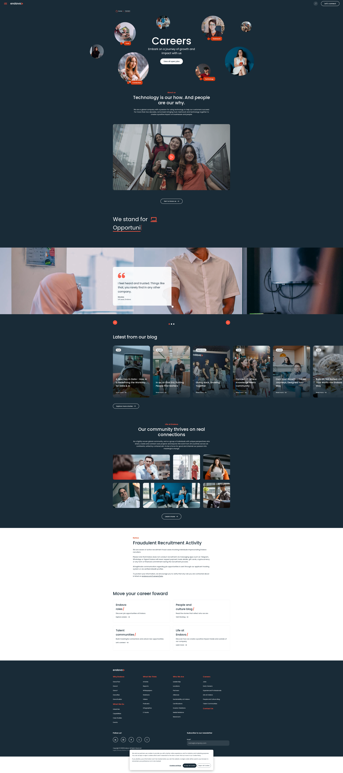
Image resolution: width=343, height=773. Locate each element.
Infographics (147, 708)
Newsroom (177, 717)
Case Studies (117, 718)
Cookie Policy (197, 755)
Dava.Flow (116, 682)
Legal (114, 750)
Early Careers (207, 686)
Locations (176, 686)
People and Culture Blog (211, 699)
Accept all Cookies (189, 765)
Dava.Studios (117, 699)
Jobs (204, 682)
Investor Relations (179, 708)
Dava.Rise (116, 695)
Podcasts (146, 704)
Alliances (176, 695)
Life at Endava (208, 695)
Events (115, 722)
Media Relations (178, 712)
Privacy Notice (121, 750)
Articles (145, 682)
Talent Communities (210, 704)
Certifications (177, 704)
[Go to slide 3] (173, 324)
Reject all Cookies (204, 765)
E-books (146, 712)
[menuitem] (126, 681)
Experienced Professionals (212, 690)
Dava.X (115, 686)
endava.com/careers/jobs (152, 576)
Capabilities (117, 714)
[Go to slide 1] (169, 324)
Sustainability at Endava (181, 699)
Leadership (177, 682)
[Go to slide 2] (171, 324)
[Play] (171, 157)
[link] (115, 739)
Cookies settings (175, 765)
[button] (6, 4)
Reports (146, 686)
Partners (176, 690)
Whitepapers (147, 690)
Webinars (146, 695)
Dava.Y (115, 690)
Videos (145, 699)
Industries (116, 709)
